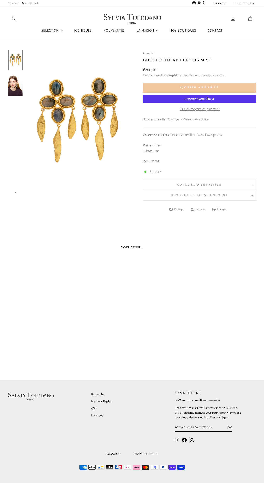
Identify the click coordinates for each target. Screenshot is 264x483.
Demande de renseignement (199, 195)
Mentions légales (101, 401)
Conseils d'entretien (199, 184)
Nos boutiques (183, 30)
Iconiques (83, 30)
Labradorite (151, 151)
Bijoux (165, 135)
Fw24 (200, 135)
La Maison (146, 30)
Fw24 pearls (213, 135)
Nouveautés (114, 30)
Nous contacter (31, 3)
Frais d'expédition (171, 75)
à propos (13, 3)
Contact (215, 30)
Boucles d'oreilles (183, 135)
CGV (93, 408)
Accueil (147, 53)
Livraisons (97, 415)
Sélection (50, 30)
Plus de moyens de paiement (200, 109)
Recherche (97, 394)
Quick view (37, 342)
